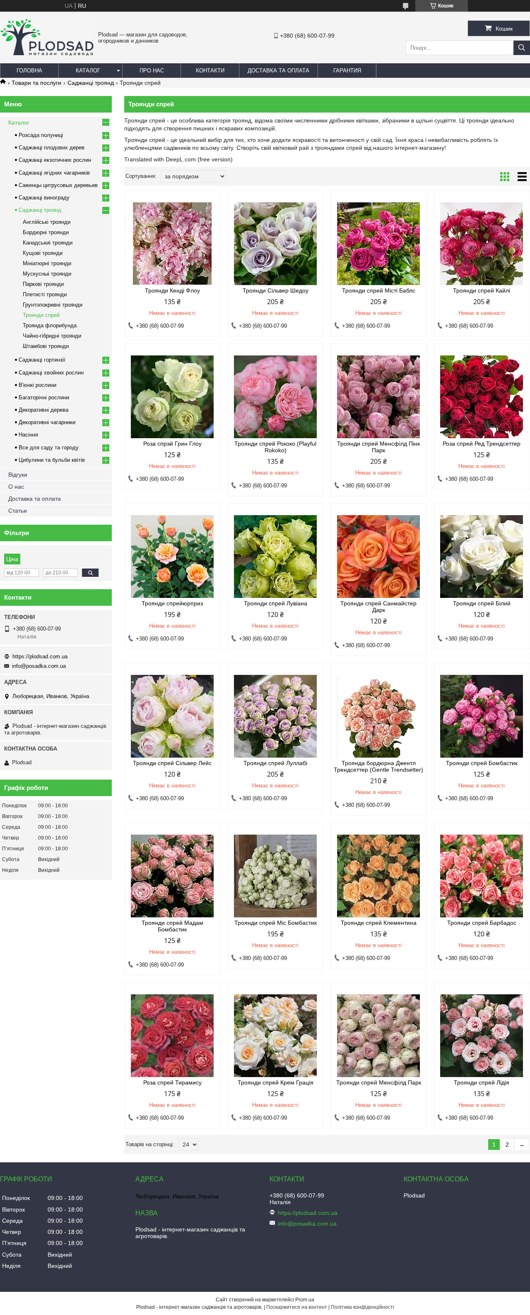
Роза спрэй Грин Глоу (172, 443)
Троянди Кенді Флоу (172, 290)
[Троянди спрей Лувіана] (275, 556)
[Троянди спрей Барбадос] (482, 876)
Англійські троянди (46, 222)
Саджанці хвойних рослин (51, 373)
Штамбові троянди (46, 346)
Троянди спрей (41, 315)
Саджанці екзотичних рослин (55, 160)
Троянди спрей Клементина (379, 922)
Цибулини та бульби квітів (52, 460)
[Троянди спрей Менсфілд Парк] (379, 1035)
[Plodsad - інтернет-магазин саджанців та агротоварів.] (47, 53)
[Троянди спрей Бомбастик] (482, 716)
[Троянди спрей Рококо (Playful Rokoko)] (275, 396)
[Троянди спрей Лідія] (482, 1035)
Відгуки (17, 474)
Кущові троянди (43, 253)
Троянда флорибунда (50, 325)
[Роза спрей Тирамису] (172, 1035)
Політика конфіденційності (362, 1307)
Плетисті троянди (45, 294)
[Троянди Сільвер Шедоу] (275, 243)
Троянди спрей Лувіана (275, 603)
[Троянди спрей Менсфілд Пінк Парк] (379, 396)
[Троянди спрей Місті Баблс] (379, 243)
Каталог (88, 70)
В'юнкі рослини (37, 385)
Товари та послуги (36, 82)
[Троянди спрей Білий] (482, 556)
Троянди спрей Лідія (481, 1082)
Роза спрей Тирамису (172, 1082)
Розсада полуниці (41, 135)
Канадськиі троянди (47, 243)
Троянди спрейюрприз (172, 603)
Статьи (17, 510)
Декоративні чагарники (47, 422)
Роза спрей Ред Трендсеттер (481, 443)
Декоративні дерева (43, 410)
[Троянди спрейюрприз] (172, 556)
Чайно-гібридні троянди (52, 336)
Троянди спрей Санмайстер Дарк (378, 606)
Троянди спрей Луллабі (275, 763)
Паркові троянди (43, 284)
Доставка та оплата (278, 70)
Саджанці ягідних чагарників (54, 173)
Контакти (210, 70)
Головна (29, 70)
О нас (16, 486)
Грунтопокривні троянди (52, 305)
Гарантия (347, 70)
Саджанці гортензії (42, 360)
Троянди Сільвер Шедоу (275, 290)
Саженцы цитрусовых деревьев (58, 185)
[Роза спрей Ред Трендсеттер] (482, 396)
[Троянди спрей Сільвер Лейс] (172, 716)
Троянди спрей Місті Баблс (378, 290)
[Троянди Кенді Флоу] (172, 243)
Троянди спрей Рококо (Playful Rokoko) (275, 447)
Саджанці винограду (44, 197)
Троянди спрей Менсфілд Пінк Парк (378, 447)
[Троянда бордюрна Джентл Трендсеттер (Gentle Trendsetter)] (379, 716)
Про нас (152, 70)
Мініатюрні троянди (47, 263)
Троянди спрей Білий (482, 603)
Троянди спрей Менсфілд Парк (378, 1082)
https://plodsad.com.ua (39, 656)
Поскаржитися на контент (296, 1307)
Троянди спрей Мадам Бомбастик (172, 926)
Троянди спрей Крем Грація (275, 1082)
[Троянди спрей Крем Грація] (275, 1035)
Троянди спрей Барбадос (481, 922)
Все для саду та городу (49, 447)
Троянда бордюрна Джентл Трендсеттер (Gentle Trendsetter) (378, 766)
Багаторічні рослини (44, 397)
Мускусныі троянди (47, 274)
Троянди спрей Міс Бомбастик (275, 922)
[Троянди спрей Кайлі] (482, 243)
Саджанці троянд (90, 82)
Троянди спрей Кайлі (481, 290)
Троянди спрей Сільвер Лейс (172, 763)
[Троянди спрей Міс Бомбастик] (275, 876)
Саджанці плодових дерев (51, 147)
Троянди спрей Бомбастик (482, 763)
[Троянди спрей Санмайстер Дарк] (379, 556)
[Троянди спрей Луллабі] (275, 716)
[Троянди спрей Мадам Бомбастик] (172, 876)
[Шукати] (521, 48)
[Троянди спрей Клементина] (379, 876)
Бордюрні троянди (46, 232)
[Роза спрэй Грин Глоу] (172, 396)
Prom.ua (304, 1300)
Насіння (28, 435)
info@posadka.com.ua (39, 666)
